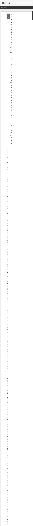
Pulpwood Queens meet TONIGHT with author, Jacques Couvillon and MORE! (11, 80)
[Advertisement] (18, 41)
